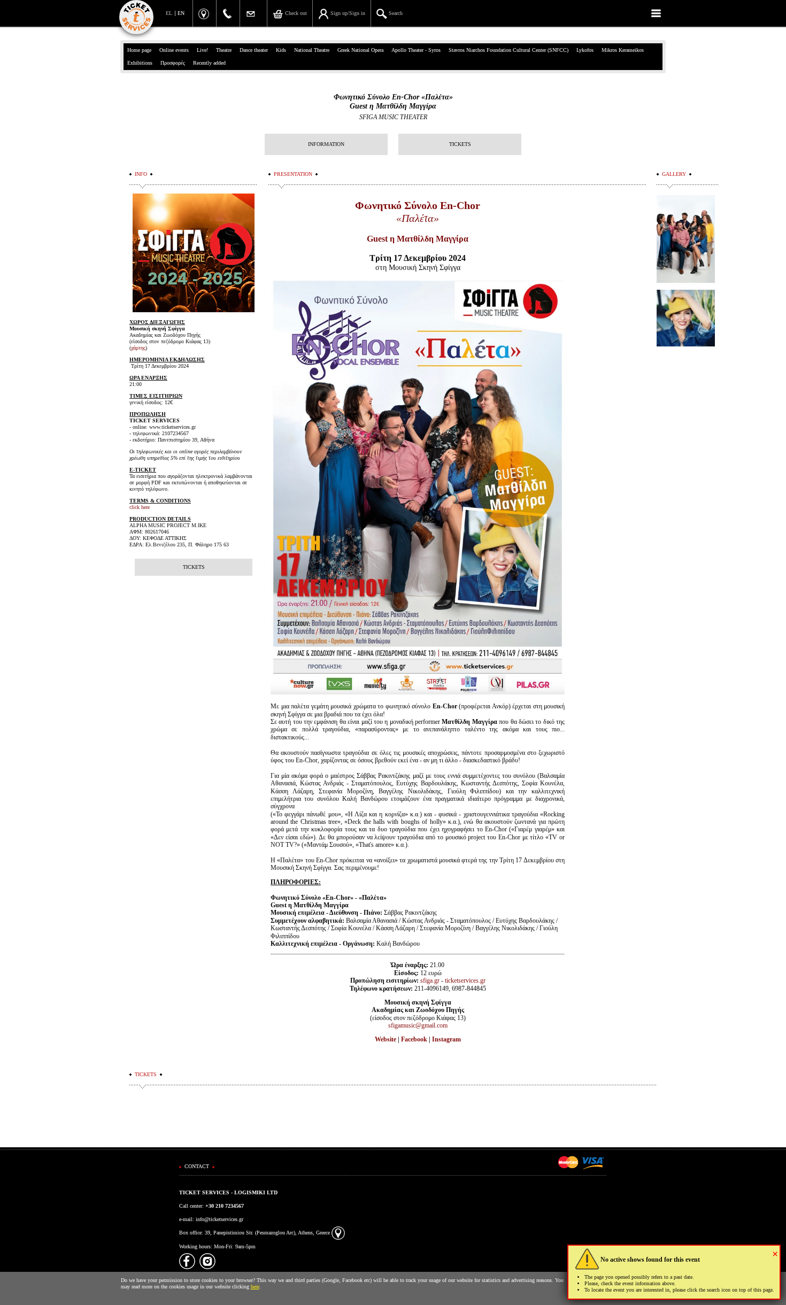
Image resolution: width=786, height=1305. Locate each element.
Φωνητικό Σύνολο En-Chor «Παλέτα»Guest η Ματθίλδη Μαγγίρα (393, 101)
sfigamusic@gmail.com (418, 1025)
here (255, 1286)
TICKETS (460, 144)
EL (169, 13)
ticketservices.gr (465, 980)
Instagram (446, 1039)
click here (139, 507)
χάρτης (138, 348)
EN (181, 13)
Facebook (414, 1039)
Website (385, 1039)
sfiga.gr (430, 980)
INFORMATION (326, 144)
